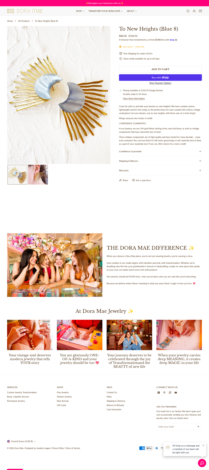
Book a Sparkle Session (18, 396)
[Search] (188, 11)
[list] (58, 95)
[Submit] (198, 426)
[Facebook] (159, 392)
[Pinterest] (165, 392)
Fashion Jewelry (64, 396)
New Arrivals (63, 401)
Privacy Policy (58, 448)
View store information (134, 98)
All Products (24, 21)
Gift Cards (61, 405)
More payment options (160, 83)
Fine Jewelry (63, 392)
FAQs (109, 396)
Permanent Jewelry (16, 401)
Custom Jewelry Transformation (22, 392)
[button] (200, 11)
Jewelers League (43, 448)
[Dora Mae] (25, 11)
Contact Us (112, 392)
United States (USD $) (22, 441)
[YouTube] (176, 392)
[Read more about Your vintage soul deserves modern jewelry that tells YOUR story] (30, 335)
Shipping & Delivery (116, 401)
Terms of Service (73, 448)
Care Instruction (114, 409)
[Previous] (14, 95)
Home (10, 21)
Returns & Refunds (115, 405)
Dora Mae (19, 448)
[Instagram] (170, 392)
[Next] (104, 95)
